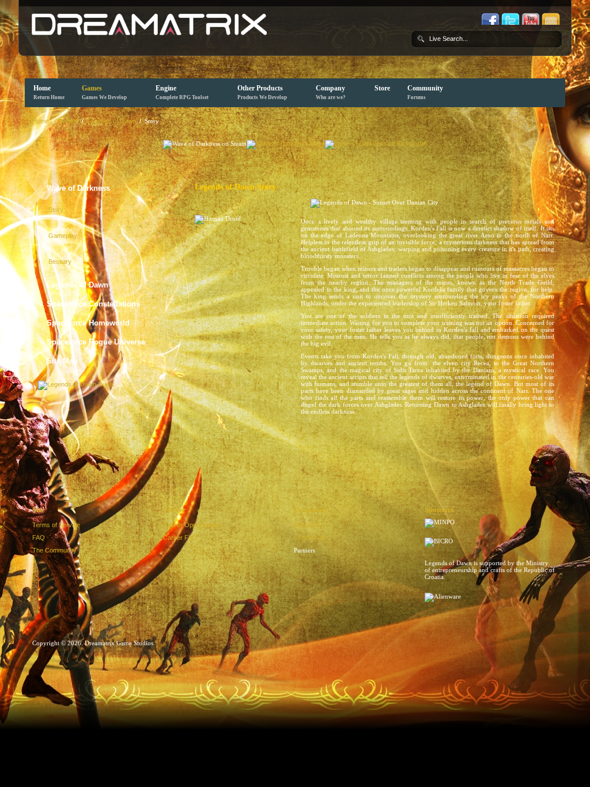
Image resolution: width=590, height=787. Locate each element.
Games (104, 92)
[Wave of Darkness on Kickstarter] (376, 143)
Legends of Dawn (111, 121)
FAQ (38, 537)
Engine (182, 92)
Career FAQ (180, 537)
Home (49, 92)
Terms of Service (56, 524)
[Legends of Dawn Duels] (76, 383)
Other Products (262, 92)
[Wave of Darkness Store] (286, 143)
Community (425, 92)
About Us (307, 524)
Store (382, 88)
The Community (54, 550)
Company (331, 92)
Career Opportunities (192, 524)
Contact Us (310, 537)
